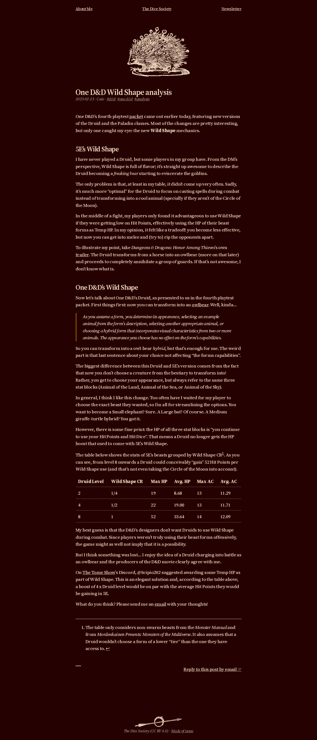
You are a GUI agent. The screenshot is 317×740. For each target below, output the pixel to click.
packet (136, 116)
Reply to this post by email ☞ (212, 669)
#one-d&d (124, 99)
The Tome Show (98, 572)
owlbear (200, 304)
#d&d (111, 99)
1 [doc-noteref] (223, 453)
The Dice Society (156, 8)
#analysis (141, 99)
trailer (82, 254)
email (160, 604)
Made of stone (182, 731)
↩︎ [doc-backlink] (107, 648)
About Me (84, 8)
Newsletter (231, 8)
